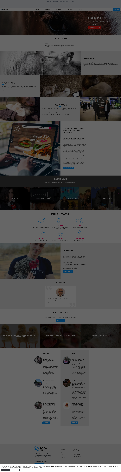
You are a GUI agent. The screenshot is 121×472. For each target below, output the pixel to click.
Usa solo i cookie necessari (28, 470)
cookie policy (65, 466)
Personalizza (15, 470)
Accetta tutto (5, 470)
